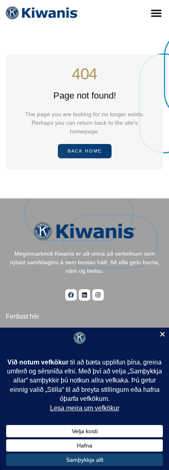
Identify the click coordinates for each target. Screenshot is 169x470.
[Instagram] (98, 295)
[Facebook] (71, 295)
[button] (156, 13)
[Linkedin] (84, 295)
